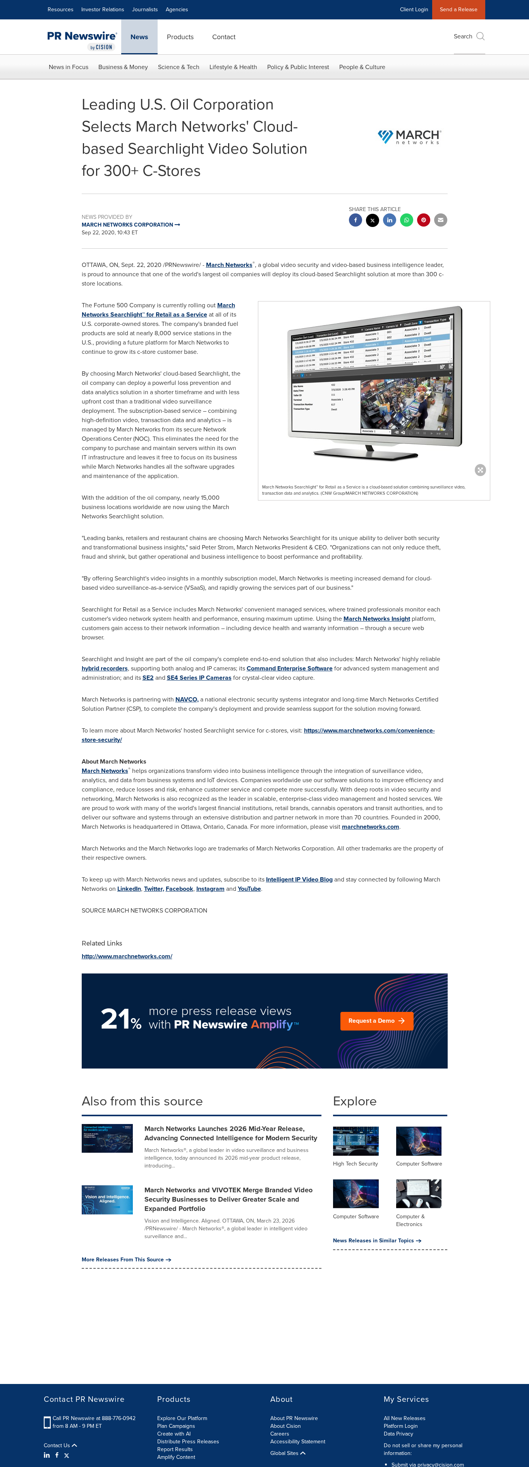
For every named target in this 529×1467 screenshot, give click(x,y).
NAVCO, (187, 699)
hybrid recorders (105, 668)
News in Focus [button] (68, 66)
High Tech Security (355, 1164)
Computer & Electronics (410, 1220)
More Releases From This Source (123, 1260)
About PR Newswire (294, 1418)
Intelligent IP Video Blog (299, 879)
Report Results (175, 1449)
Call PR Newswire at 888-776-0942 (94, 1418)
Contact (223, 37)
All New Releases (405, 1418)
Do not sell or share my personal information (423, 1449)
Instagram (210, 888)
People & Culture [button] (362, 66)
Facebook (179, 888)
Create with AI (174, 1434)
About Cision (285, 1426)
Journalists (145, 9)
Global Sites (285, 1453)
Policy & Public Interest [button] (298, 66)
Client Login (414, 9)
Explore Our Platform (182, 1418)
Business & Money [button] (123, 66)
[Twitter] (66, 1455)
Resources (61, 9)
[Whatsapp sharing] (406, 221)
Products (180, 37)
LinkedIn (129, 888)
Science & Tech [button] (178, 66)
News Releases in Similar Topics (373, 1241)
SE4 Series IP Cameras (199, 677)
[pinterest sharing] (423, 221)
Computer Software (419, 1164)
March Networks (229, 264)
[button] (374, 386)
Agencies (177, 9)
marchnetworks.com (370, 826)
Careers (279, 1434)
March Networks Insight (377, 618)
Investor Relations (102, 9)
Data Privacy (398, 1434)
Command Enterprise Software (290, 668)
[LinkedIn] (48, 1455)
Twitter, (154, 888)
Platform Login (401, 1426)
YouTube (249, 888)
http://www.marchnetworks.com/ (127, 956)
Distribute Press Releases (188, 1442)
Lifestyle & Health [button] (233, 66)
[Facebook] (56, 1455)
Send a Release (458, 9)
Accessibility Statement (297, 1442)
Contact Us (58, 1446)
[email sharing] (440, 221)
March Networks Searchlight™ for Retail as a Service (158, 310)
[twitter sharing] (372, 221)
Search (463, 36)
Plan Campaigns (176, 1426)
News (139, 37)
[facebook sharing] (355, 221)
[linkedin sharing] (389, 221)
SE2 (148, 677)
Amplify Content (176, 1457)
